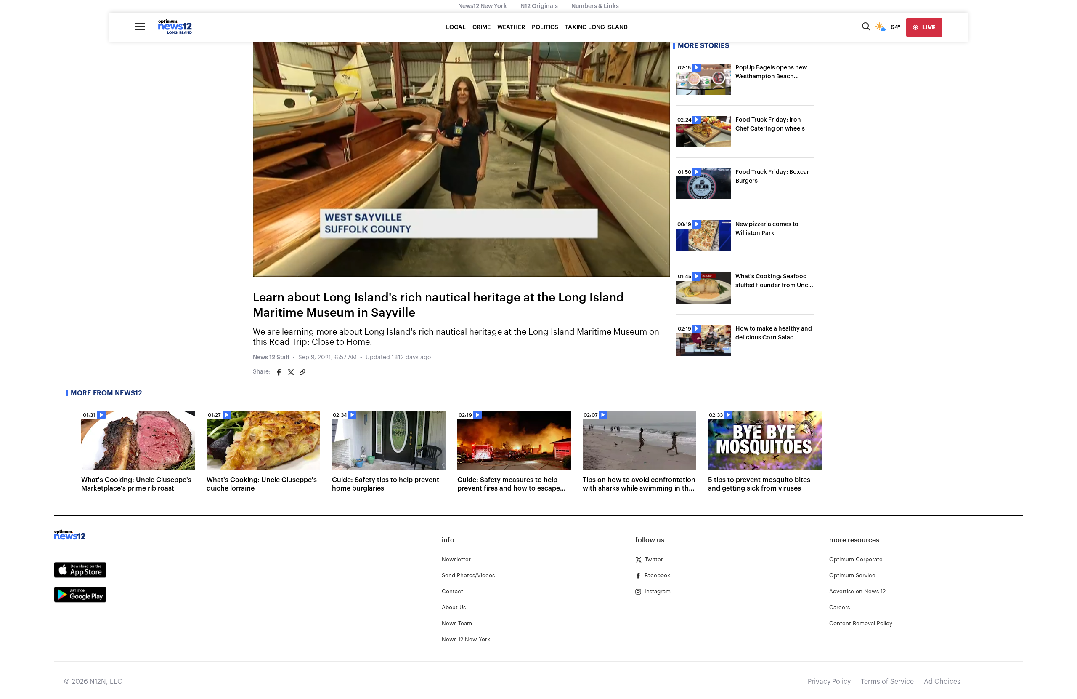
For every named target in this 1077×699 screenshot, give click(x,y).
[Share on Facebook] (279, 372)
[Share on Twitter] (290, 372)
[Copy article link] (302, 372)
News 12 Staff (271, 357)
